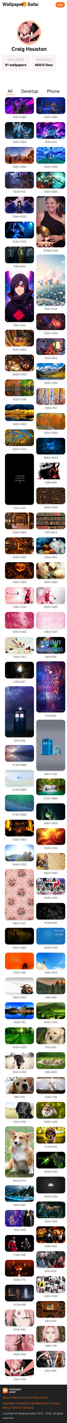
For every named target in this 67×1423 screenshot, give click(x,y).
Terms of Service (22, 1407)
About (6, 1397)
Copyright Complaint (15, 1403)
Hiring (35, 1397)
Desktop (29, 91)
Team (15, 1397)
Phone (53, 91)
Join (60, 4)
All (10, 91)
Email (44, 1397)
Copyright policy (38, 1403)
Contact (25, 1397)
